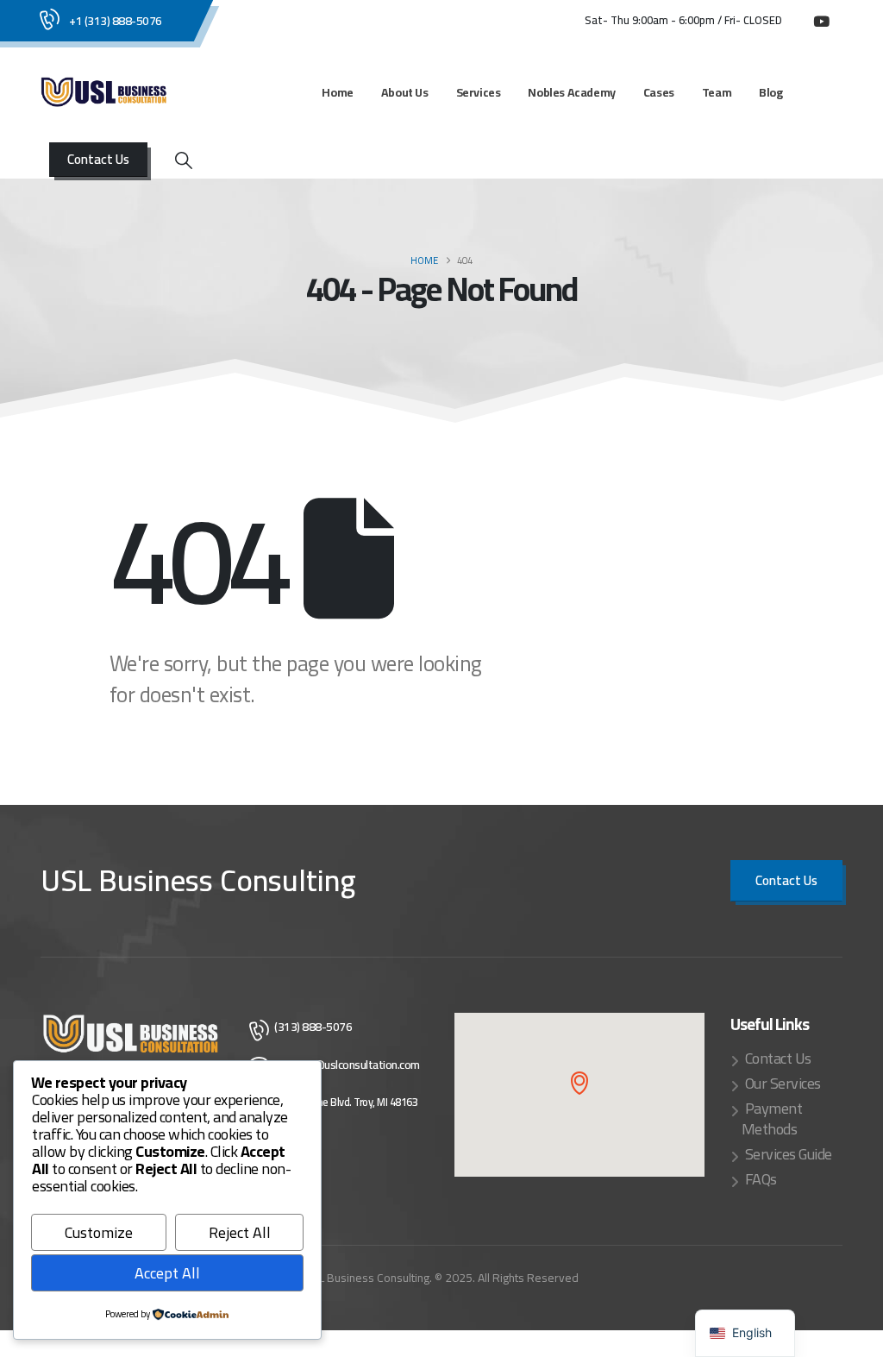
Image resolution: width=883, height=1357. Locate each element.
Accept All (167, 1273)
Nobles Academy (571, 92)
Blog (770, 92)
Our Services (783, 1083)
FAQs (761, 1179)
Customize (99, 1232)
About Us (405, 92)
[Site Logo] (104, 92)
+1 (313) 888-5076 (115, 20)
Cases (658, 92)
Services (478, 92)
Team (716, 92)
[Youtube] (821, 20)
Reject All (240, 1232)
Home (337, 92)
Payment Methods (772, 1118)
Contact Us (778, 1058)
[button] (183, 160)
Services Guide (788, 1154)
